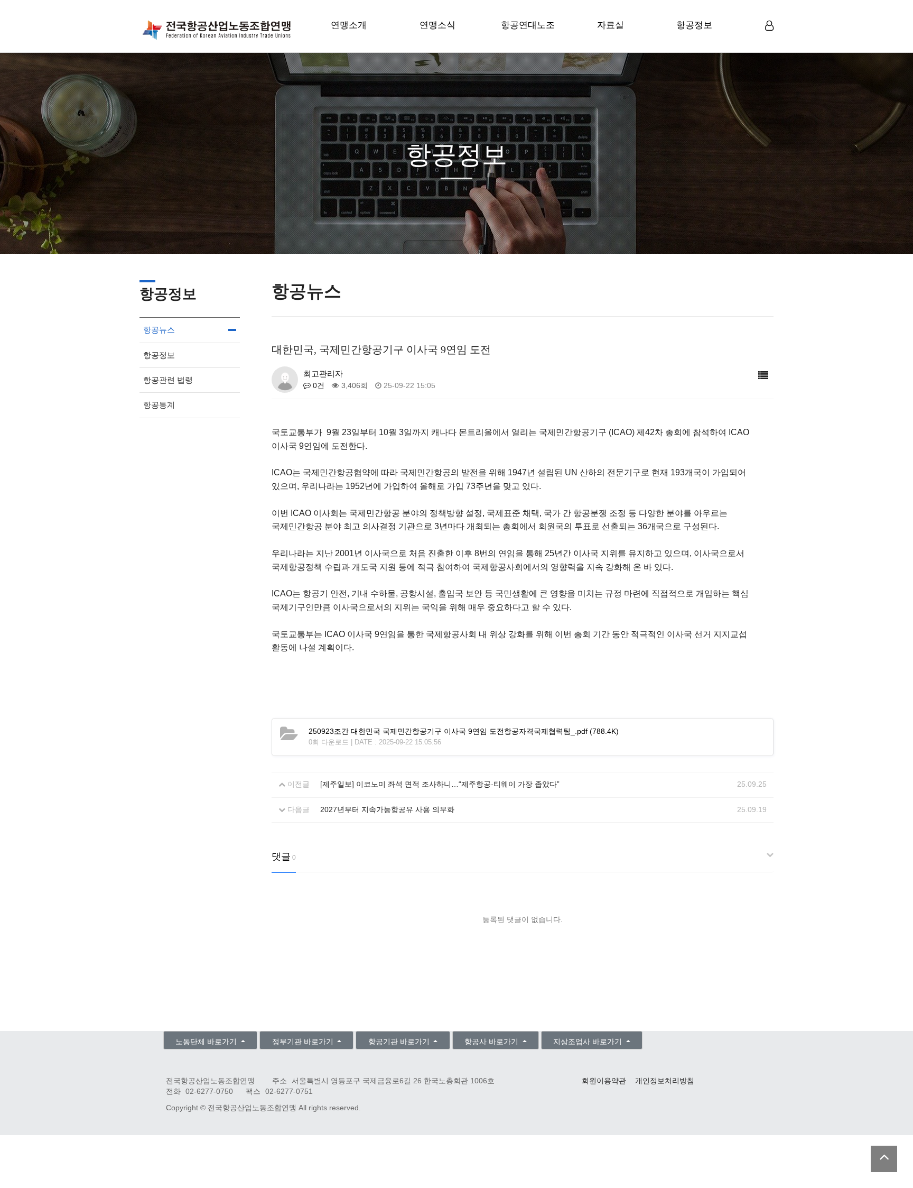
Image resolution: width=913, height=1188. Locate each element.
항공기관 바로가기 (400, 1042)
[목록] (763, 375)
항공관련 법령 (168, 379)
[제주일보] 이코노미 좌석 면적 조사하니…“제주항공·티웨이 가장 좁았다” (440, 784)
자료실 (610, 25)
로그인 (770, 42)
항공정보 (694, 25)
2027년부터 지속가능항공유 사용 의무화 (387, 810)
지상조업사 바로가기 (588, 1042)
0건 (317, 386)
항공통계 (159, 404)
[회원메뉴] (769, 26)
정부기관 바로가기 (304, 1042)
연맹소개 (349, 25)
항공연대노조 (528, 25)
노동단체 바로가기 (207, 1042)
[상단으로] (884, 1159)
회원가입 (770, 42)
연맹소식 (437, 25)
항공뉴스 (159, 329)
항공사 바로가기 (492, 1042)
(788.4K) (464, 731)
